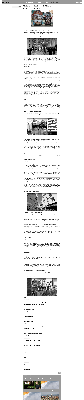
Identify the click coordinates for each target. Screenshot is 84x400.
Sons (48, 378)
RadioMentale (26, 335)
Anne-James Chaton (27, 350)
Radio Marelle (25, 391)
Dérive (28, 378)
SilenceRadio (26, 362)
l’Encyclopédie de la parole (53, 185)
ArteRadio (26, 359)
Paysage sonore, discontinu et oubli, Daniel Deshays (34, 304)
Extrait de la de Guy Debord (33, 97)
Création (54, 2)
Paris (36, 378)
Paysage (39, 378)
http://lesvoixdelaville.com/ (37, 326)
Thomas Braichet (27, 367)
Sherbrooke (26, 323)
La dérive (26, 77)
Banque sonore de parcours (29, 328)
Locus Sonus (26, 311)
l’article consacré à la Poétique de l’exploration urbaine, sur (42, 178)
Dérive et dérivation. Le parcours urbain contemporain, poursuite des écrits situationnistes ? (42, 302)
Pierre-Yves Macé (27, 338)
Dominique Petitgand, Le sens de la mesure (32, 340)
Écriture (37, 2)
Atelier (25, 378)
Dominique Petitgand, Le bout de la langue (32, 345)
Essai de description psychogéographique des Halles (34, 331)
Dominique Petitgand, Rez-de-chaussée (31, 343)
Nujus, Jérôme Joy (27, 314)
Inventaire (33, 378)
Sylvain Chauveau (27, 347)
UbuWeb (25, 352)
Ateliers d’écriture (43, 391)
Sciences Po (26, 29)
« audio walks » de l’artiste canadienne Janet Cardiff (46, 102)
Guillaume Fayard (27, 369)
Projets (29, 2)
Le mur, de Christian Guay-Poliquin (30, 390)
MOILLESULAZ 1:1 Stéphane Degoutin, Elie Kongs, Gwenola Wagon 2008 (37, 355)
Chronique (45, 2)
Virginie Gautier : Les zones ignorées (48, 390)
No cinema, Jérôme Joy (28, 316)
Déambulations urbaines (28, 321)
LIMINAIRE (6, 2)
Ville (51, 378)
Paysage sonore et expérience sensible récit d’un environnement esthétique (38, 307)
